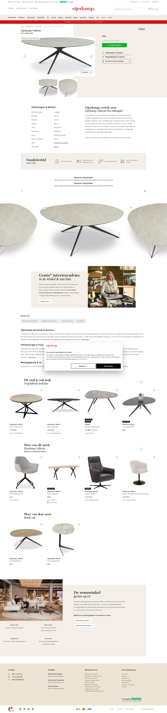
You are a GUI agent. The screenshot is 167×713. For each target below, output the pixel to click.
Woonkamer (12, 17)
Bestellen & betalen (91, 684)
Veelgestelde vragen (92, 689)
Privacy (112, 709)
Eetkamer (21, 17)
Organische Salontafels (49, 321)
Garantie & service (91, 678)
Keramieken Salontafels (30, 321)
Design (56, 146)
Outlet (110, 17)
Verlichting (40, 17)
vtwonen (91, 17)
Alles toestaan (108, 366)
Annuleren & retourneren (93, 676)
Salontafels (38, 26)
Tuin (48, 17)
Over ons (125, 674)
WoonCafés (125, 682)
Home (22, 26)
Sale (97, 17)
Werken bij (125, 678)
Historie (124, 676)
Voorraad (68, 17)
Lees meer (85, 339)
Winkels (11, 8)
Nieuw (75, 17)
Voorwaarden (130, 709)
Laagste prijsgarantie (92, 680)
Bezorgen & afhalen (91, 674)
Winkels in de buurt (128, 684)
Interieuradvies (21, 8)
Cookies (124, 686)
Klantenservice (134, 1)
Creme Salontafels (67, 321)
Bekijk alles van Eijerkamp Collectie (35, 451)
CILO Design (33, 8)
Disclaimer (120, 709)
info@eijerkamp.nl (18, 679)
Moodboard (155, 1)
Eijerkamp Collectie (61, 143)
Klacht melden (90, 682)
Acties (103, 17)
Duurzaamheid (126, 680)
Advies (54, 17)
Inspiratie (83, 17)
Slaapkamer (31, 17)
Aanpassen (82, 366)
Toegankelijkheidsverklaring (94, 691)
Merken (60, 17)
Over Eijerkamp (129, 670)
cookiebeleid (83, 359)
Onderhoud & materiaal (93, 686)
